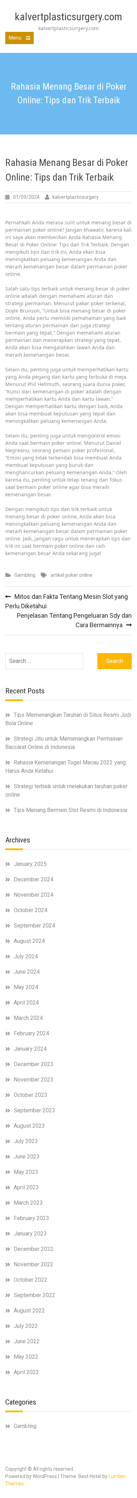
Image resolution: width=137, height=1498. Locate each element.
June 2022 (27, 1341)
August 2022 (29, 1310)
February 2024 (31, 1033)
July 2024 (26, 956)
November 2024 (33, 894)
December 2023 (33, 1064)
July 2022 (26, 1326)
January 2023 (30, 1233)
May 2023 (26, 1172)
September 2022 (34, 1295)
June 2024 (27, 971)
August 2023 (29, 1125)
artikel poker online (71, 575)
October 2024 (30, 910)
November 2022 (33, 1264)
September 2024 (34, 925)
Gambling (24, 575)
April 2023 (26, 1187)
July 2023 (26, 1141)
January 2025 (30, 864)
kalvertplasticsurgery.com (68, 16)
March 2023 (28, 1202)
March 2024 (28, 1018)
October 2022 (30, 1279)
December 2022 (33, 1249)
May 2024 (26, 987)
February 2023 (31, 1218)
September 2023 (34, 1110)
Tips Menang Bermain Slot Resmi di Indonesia (70, 810)
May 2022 (26, 1356)
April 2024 (26, 1002)
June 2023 (27, 1156)
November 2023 (33, 1079)
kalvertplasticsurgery (75, 197)
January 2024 (30, 1048)
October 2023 (30, 1095)
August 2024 (29, 941)
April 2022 (26, 1372)
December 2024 (33, 879)
